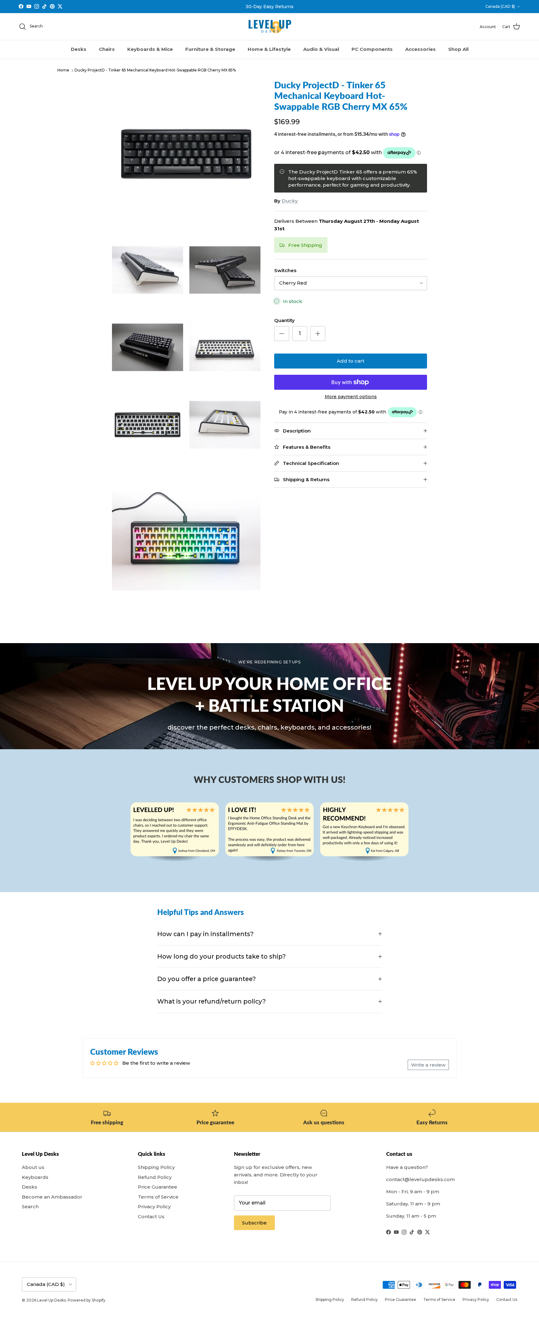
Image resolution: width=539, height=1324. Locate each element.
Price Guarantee (157, 1187)
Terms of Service (158, 1197)
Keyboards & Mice (150, 49)
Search (30, 1206)
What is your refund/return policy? (211, 1001)
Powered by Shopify (86, 1300)
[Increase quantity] (317, 333)
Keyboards (35, 1177)
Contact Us (151, 1216)
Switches (285, 270)
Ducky (290, 201)
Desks (78, 49)
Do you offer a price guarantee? (206, 979)
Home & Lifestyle (269, 49)
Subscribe (254, 1223)
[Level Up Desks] (269, 26)
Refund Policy (155, 1177)
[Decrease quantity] (281, 333)
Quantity (284, 320)
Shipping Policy (156, 1167)
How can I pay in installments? (205, 934)
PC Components (372, 49)
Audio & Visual (321, 49)
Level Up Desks (51, 1300)
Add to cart (350, 361)
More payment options (351, 396)
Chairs (107, 49)
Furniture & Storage (210, 49)
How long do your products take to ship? (221, 956)
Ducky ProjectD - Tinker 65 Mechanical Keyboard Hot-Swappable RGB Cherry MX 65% (155, 70)
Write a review (428, 1065)
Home (63, 70)
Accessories (420, 49)
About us (33, 1167)
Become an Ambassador (52, 1197)
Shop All (458, 49)
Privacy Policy (154, 1206)
